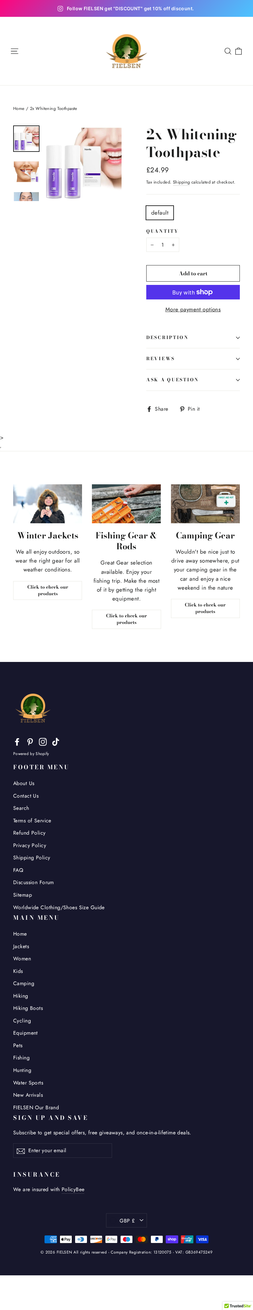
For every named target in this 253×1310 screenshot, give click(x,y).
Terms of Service (32, 820)
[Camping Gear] (205, 503)
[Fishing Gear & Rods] (126, 503)
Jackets (21, 946)
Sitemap (22, 895)
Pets (18, 1045)
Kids (18, 971)
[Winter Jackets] (47, 503)
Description (167, 337)
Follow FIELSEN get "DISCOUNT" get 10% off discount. (130, 8)
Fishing (21, 1057)
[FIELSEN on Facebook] (17, 741)
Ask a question (172, 379)
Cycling (22, 1020)
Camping (23, 983)
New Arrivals (28, 1095)
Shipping (181, 182)
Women (22, 958)
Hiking (20, 996)
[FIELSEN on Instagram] (43, 741)
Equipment (25, 1033)
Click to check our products (47, 590)
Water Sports (28, 1082)
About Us (23, 783)
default (159, 213)
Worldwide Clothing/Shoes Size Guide (59, 907)
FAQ (18, 870)
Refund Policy (29, 833)
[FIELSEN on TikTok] (56, 741)
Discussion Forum (33, 882)
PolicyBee (73, 1189)
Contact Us (26, 796)
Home (19, 108)
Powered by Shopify (31, 754)
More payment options (193, 309)
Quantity (162, 231)
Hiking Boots (28, 1008)
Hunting (22, 1070)
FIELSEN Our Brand (36, 1107)
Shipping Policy (31, 857)
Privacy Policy (29, 845)
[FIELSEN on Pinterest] (30, 741)
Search (21, 808)
